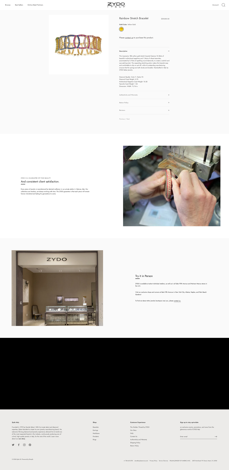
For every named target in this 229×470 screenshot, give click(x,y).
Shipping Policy (135, 442)
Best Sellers (19, 5)
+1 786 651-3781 (128, 461)
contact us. (177, 301)
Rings (94, 439)
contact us (129, 37)
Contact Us (133, 436)
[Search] (223, 5)
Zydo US (19, 459)
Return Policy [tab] (123, 102)
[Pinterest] (30, 445)
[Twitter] (13, 445)
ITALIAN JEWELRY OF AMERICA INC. (180, 461)
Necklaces (96, 433)
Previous (122, 119)
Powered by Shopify (27, 459)
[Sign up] (216, 436)
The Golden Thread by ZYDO (139, 427)
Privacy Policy (153, 461)
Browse (7, 5)
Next (128, 119)
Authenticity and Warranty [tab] (128, 95)
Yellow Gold (121, 29)
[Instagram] (24, 445)
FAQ (131, 433)
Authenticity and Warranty (138, 439)
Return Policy (134, 446)
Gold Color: (127, 25)
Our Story (133, 430)
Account (215, 5)
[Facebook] (19, 445)
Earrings (95, 430)
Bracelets (96, 427)
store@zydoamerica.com (141, 461)
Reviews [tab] (122, 110)
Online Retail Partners (35, 5)
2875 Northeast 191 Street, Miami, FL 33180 (204, 461)
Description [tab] (123, 51)
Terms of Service (163, 461)
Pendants (96, 436)
